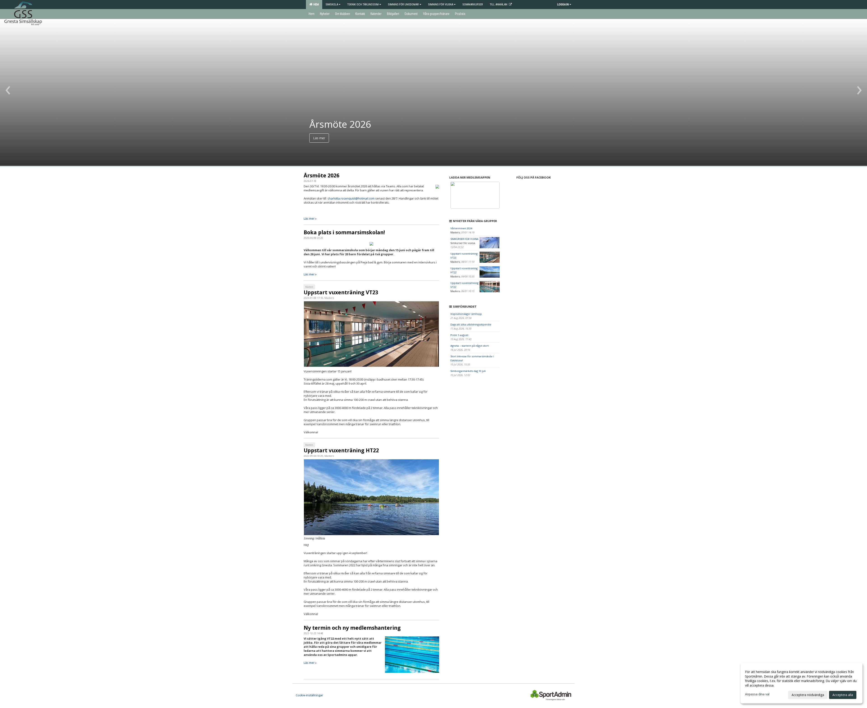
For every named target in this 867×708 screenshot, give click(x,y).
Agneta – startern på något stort (469, 345)
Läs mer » (310, 218)
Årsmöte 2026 (321, 175)
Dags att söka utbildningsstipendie (470, 324)
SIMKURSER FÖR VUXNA (464, 239)
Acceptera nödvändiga (808, 695)
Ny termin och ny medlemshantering (352, 627)
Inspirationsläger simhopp (466, 314)
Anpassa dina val (757, 694)
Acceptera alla (842, 695)
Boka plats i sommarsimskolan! (344, 232)
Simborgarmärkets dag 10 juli (468, 371)
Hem (315, 4)
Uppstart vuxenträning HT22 (341, 450)
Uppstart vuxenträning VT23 (341, 292)
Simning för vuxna (440, 4)
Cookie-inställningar (309, 695)
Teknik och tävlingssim (363, 4)
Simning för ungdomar (403, 4)
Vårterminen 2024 (461, 228)
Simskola (332, 4)
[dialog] (801, 683)
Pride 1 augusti (459, 335)
